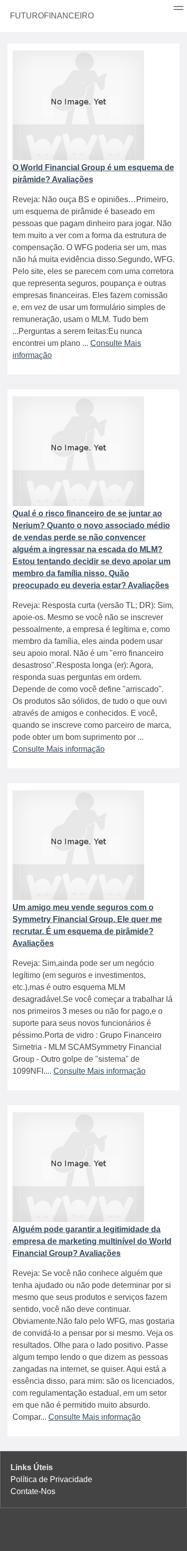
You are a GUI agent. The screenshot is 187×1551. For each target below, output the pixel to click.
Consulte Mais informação (58, 749)
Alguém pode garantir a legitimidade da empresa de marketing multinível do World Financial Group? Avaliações (92, 1241)
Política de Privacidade (51, 1479)
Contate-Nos (32, 1491)
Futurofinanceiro (52, 15)
